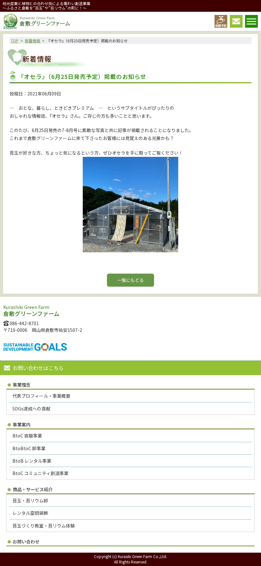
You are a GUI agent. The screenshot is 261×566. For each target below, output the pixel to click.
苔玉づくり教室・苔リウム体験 (43, 525)
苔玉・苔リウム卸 (30, 500)
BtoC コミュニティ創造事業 (40, 473)
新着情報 (32, 40)
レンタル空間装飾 (30, 513)
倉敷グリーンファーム (36, 22)
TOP (14, 40)
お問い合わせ (26, 541)
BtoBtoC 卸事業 (29, 448)
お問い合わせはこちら (38, 368)
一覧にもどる (130, 280)
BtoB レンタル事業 (31, 461)
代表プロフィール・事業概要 (41, 396)
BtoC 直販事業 (27, 435)
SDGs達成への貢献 (31, 408)
